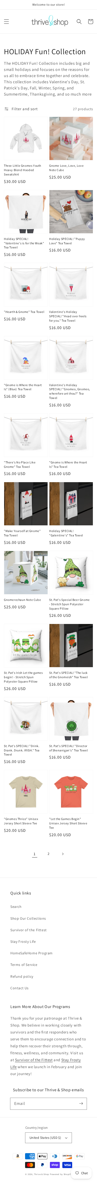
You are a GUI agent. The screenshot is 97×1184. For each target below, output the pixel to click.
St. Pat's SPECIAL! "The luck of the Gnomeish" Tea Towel (68, 675)
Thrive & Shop (41, 1174)
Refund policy (21, 976)
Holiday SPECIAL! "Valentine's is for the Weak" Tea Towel (24, 243)
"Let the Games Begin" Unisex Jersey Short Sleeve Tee (68, 823)
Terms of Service (24, 964)
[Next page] (62, 854)
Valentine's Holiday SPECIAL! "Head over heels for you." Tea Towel (68, 316)
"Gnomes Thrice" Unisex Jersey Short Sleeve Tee (21, 821)
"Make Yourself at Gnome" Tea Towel (22, 533)
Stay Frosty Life (23, 941)
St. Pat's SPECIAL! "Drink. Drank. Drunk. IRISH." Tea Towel (22, 750)
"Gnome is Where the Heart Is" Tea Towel (68, 464)
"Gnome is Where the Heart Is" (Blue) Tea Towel (23, 387)
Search (16, 906)
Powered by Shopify (61, 1174)
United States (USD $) (45, 1137)
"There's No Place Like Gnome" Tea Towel (19, 464)
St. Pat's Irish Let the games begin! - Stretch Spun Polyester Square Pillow (23, 677)
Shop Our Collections (28, 918)
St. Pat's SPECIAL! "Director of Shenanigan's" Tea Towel (68, 748)
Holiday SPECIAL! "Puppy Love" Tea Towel (67, 241)
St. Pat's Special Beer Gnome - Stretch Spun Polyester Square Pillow (69, 604)
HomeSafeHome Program (31, 953)
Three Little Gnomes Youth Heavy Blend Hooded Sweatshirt (22, 170)
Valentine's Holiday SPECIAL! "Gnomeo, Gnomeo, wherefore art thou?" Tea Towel (69, 391)
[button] (6, 21)
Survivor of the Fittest (28, 930)
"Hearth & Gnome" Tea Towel (24, 312)
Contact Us (19, 988)
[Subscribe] (81, 1103)
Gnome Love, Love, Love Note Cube (66, 168)
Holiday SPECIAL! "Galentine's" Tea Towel (66, 533)
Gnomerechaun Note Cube (22, 600)
